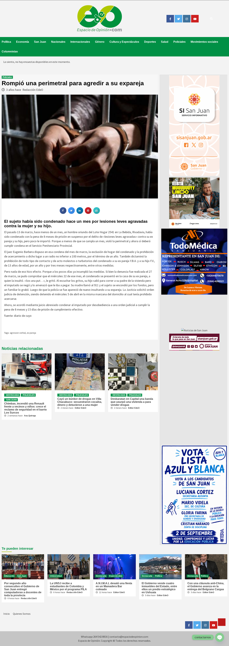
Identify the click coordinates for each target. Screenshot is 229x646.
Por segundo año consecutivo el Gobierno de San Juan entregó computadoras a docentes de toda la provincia (22, 589)
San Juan (40, 41)
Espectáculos (115, 576)
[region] (194, 262)
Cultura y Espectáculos (124, 41)
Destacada (12, 395)
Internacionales (80, 41)
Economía (22, 41)
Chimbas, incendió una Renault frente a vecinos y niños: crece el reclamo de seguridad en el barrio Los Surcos (25, 408)
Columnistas (10, 51)
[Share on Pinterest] (88, 213)
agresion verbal (18, 332)
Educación (9, 576)
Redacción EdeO (32, 90)
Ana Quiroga (30, 416)
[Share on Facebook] (63, 213)
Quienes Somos (22, 613)
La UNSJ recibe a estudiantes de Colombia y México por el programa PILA (68, 586)
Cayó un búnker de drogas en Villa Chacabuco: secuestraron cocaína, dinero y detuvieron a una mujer (79, 401)
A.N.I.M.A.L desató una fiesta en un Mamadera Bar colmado (114, 586)
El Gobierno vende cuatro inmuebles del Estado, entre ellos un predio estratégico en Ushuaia (159, 588)
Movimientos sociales (204, 41)
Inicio (6, 613)
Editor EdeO (80, 408)
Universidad (56, 576)
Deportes (150, 41)
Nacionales (58, 41)
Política (6, 41)
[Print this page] (96, 213)
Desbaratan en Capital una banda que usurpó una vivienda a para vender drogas (132, 401)
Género (99, 41)
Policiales (179, 41)
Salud (164, 41)
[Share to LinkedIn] (79, 213)
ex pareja (31, 332)
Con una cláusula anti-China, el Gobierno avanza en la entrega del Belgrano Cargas (205, 586)
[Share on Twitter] (71, 213)
